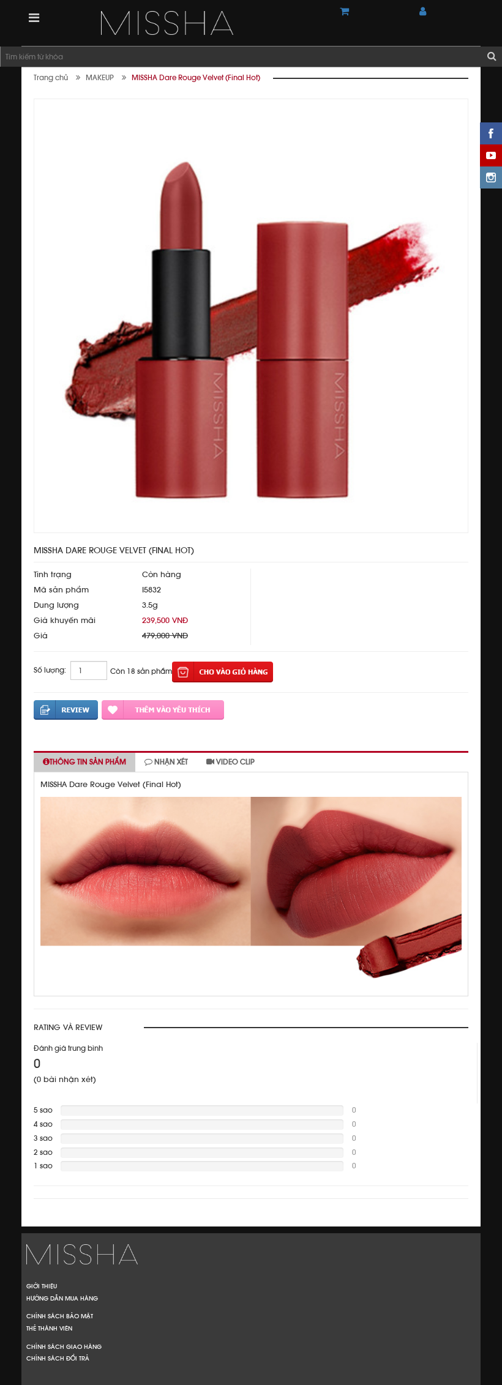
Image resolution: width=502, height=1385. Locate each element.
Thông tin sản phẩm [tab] (88, 762)
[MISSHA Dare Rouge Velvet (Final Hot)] (211, 23)
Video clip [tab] (234, 762)
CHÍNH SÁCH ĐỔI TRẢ (57, 1358)
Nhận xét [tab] (170, 762)
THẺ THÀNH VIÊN (49, 1328)
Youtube (491, 155)
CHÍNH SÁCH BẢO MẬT (59, 1316)
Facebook (491, 133)
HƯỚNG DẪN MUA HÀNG (62, 1298)
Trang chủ (51, 78)
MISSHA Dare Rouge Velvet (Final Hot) (196, 78)
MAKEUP (100, 78)
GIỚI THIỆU (41, 1286)
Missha (251, 1254)
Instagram (491, 177)
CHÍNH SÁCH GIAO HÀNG (64, 1346)
